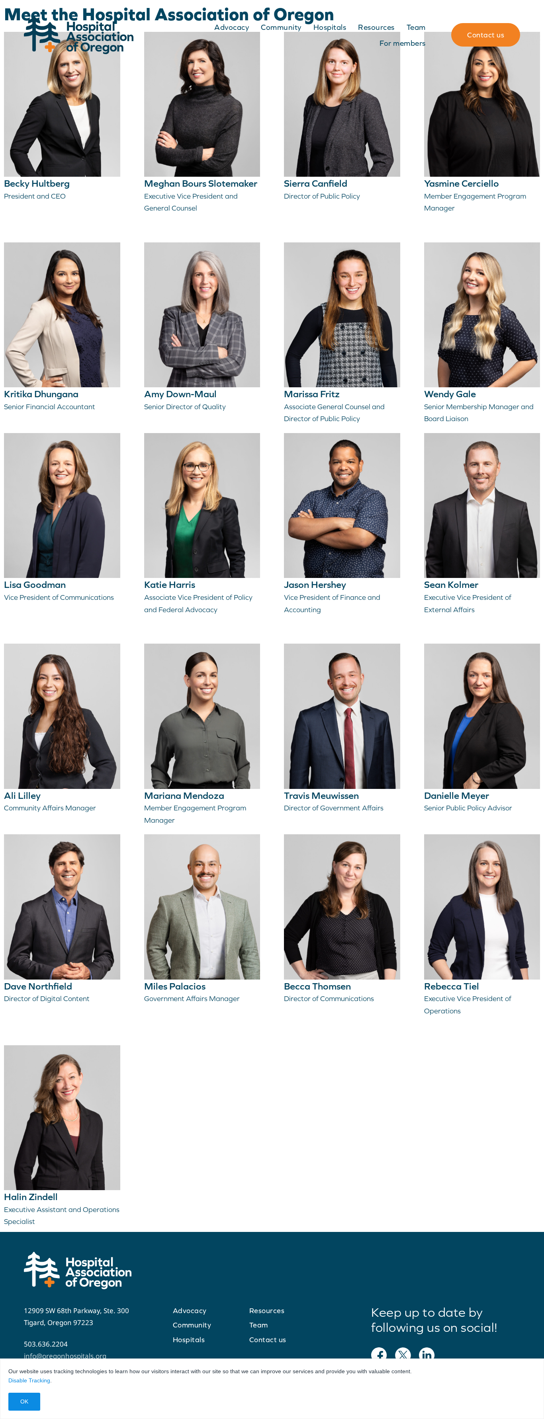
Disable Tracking (29, 1380)
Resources (376, 27)
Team (416, 27)
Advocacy (231, 27)
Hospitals (329, 27)
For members (403, 43)
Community (281, 27)
